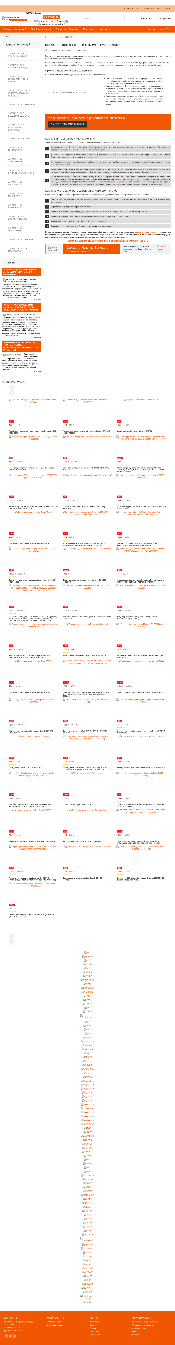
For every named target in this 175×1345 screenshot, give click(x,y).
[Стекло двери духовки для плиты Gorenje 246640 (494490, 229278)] (34, 894)
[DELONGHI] (87, 1234)
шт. (130, 9)
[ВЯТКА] (88, 1302)
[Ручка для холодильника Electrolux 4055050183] (87, 635)
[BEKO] (87, 968)
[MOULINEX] (87, 1268)
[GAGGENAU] (87, 988)
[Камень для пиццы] (87, 1297)
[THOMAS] (87, 1256)
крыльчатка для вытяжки (145, 169)
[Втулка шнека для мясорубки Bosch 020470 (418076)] (87, 857)
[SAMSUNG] (87, 1045)
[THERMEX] (87, 1203)
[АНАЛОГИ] (87, 1272)
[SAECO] (87, 1223)
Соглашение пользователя (143, 1325)
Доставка (88, 29)
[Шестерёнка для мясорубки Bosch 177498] (87, 821)
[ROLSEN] (87, 1260)
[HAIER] (87, 996)
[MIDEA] (87, 1025)
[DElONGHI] (87, 1144)
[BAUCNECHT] (87, 1175)
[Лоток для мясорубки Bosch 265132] (87, 784)
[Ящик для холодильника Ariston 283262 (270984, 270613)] (87, 447)
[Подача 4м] (87, 1096)
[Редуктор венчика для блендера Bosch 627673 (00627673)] (34, 710)
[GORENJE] (87, 992)
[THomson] (87, 1061)
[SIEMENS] (87, 1049)
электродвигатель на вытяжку (113, 182)
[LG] (87, 1022)
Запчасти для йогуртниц (16, 229)
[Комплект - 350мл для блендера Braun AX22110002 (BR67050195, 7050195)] (141, 857)
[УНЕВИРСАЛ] (87, 1124)
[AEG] (87, 952)
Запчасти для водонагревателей (19, 114)
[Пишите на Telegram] (49, 21)
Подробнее (9, 1324)
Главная (48, 37)
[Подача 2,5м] (87, 1085)
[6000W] (87, 1155)
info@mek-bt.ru (13, 1328)
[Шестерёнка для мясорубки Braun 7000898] (34, 672)
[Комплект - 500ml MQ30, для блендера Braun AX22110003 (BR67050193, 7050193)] (141, 523)
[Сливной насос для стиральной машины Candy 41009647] (87, 486)
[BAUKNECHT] (87, 1136)
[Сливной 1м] (87, 1108)
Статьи (72, 8)
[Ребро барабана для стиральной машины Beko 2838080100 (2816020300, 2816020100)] (34, 784)
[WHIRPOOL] (87, 1152)
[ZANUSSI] (88, 1077)
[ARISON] (87, 1163)
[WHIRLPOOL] (87, 1069)
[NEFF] (87, 1029)
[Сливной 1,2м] (87, 1104)
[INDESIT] (87, 1011)
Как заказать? (40, 8)
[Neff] (87, 1033)
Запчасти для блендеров (16, 206)
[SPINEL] (87, 1264)
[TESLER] (87, 1057)
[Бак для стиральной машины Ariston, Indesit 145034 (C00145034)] (34, 559)
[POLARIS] (88, 1037)
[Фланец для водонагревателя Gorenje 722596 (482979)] (87, 559)
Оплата (62, 8)
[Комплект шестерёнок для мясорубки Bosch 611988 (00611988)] (141, 710)
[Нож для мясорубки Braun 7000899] (34, 747)
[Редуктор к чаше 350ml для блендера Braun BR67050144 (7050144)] (141, 596)
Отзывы (93, 1328)
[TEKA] (87, 1280)
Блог (8, 36)
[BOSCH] (87, 972)
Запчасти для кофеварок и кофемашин (16, 127)
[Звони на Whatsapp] (66, 21)
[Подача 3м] (87, 1092)
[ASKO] (87, 960)
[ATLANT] (87, 964)
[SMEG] (87, 1053)
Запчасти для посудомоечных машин (18, 79)
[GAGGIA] (87, 1191)
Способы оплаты (139, 1328)
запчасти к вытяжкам (145, 232)
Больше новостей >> (34, 376)
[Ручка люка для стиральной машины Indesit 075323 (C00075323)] (87, 411)
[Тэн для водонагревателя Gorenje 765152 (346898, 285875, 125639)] (141, 784)
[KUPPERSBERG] (87, 1239)
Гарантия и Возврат (67, 29)
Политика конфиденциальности (145, 1322)
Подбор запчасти (41, 29)
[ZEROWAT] (87, 1284)
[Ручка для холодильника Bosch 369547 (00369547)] (34, 821)
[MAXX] (87, 1230)
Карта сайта (95, 1331)
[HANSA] (87, 1000)
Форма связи (95, 1335)
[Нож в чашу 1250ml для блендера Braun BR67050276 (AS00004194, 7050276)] (34, 486)
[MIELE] (87, 1215)
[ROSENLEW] (87, 1041)
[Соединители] (87, 1120)
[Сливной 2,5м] (87, 1112)
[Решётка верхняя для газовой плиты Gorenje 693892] (141, 672)
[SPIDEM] (87, 1252)
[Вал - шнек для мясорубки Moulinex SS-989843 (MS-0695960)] (141, 635)
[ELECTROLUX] (87, 980)
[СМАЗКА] (87, 1292)
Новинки (145, 18)
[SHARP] (87, 1199)
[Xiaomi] (87, 1073)
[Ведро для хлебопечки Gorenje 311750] (141, 411)
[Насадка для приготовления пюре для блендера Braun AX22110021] (34, 447)
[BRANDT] (87, 1207)
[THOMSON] (87, 1065)
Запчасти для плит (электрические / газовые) (19, 93)
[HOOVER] (87, 1004)
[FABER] (88, 984)
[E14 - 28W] (87, 1148)
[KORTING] (87, 1211)
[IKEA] (87, 1007)
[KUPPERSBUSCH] (87, 1016)
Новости (58, 37)
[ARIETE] (87, 1132)
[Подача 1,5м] (87, 1081)
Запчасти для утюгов (20, 239)
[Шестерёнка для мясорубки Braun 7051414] (34, 523)
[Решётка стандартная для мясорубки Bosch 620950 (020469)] (34, 411)
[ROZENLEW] (87, 1195)
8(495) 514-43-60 (33, 13)
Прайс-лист (94, 1322)
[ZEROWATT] (87, 1288)
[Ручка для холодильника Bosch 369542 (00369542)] (141, 747)
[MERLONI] (87, 1244)
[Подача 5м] (87, 1100)
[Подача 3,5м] (87, 1089)
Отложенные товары (55, 1325)
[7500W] (87, 1171)
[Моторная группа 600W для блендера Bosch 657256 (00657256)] (141, 486)
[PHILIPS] (87, 1183)
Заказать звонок (51, 17)
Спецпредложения (14, 381)
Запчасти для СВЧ (18, 138)
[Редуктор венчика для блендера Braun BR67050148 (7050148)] (87, 596)
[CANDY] (87, 976)
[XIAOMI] (87, 1226)
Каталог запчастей (15, 29)
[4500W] (87, 1128)
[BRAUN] (87, 1140)
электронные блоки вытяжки (132, 91)
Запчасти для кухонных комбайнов (21, 171)
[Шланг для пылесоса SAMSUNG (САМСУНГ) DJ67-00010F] (87, 710)
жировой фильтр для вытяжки (98, 199)
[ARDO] (87, 1159)
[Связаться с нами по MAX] (14, 1336)
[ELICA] (87, 1167)
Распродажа (164, 18)
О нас (52, 8)
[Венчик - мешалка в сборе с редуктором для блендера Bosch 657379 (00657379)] (34, 635)
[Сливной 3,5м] (87, 1116)
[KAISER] (87, 1276)
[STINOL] (87, 1187)
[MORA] (87, 1219)
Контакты (104, 29)
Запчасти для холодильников (17, 54)
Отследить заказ (54, 1322)
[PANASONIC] (87, 1248)
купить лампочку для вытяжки (133, 147)
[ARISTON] (87, 956)
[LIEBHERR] (87, 1179)
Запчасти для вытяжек (21, 104)
